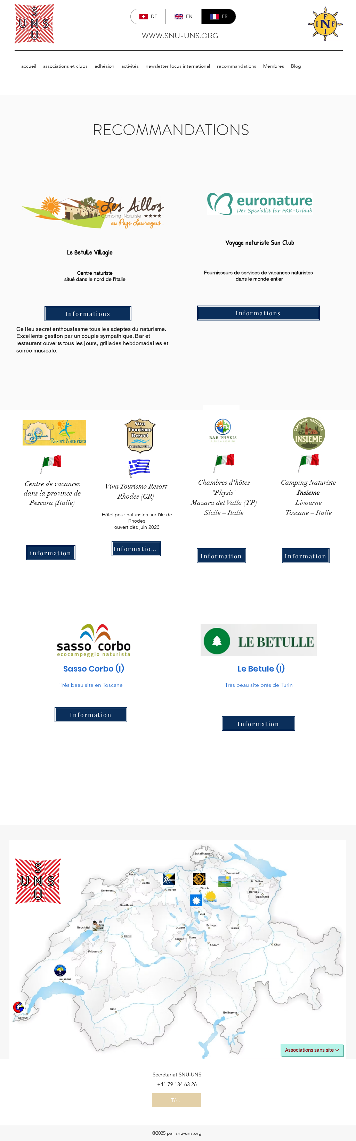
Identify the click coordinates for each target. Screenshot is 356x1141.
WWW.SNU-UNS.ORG (180, 35)
